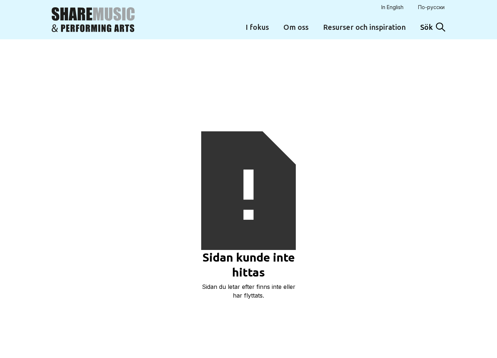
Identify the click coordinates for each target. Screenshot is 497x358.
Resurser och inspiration (364, 27)
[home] (93, 19)
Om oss (296, 27)
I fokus (257, 27)
